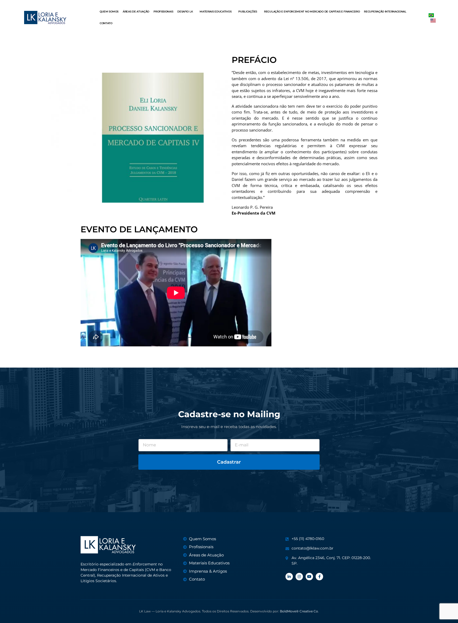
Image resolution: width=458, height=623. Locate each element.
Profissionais (163, 11)
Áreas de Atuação (136, 11)
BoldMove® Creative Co (299, 611)
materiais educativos (215, 11)
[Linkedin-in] (289, 576)
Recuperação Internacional (385, 11)
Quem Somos (109, 11)
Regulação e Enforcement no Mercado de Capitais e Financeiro (312, 11)
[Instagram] (299, 576)
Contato (106, 23)
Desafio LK (185, 11)
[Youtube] (309, 576)
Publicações (247, 11)
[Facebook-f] (319, 576)
